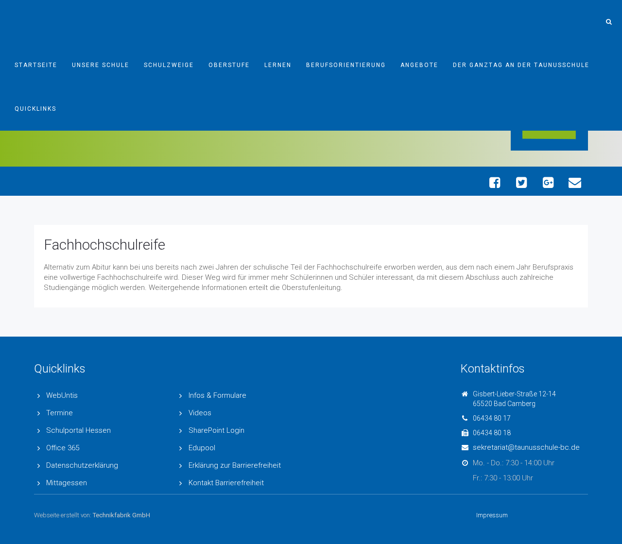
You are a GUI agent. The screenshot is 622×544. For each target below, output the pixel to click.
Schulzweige (169, 65)
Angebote (419, 65)
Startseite (36, 65)
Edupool (202, 447)
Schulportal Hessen (78, 430)
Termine (59, 412)
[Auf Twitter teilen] (521, 182)
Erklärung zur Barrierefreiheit (235, 465)
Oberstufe (229, 65)
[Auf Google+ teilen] (548, 182)
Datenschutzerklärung (82, 465)
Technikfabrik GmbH (121, 515)
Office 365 (62, 447)
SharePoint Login (216, 430)
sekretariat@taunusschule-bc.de (526, 447)
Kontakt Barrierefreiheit (226, 482)
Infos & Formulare (217, 395)
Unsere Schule (100, 65)
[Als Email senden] (574, 182)
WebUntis (62, 395)
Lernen (278, 65)
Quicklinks (35, 108)
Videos (200, 412)
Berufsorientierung (346, 65)
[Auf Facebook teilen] (494, 182)
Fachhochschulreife (104, 244)
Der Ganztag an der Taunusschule (521, 65)
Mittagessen (66, 482)
